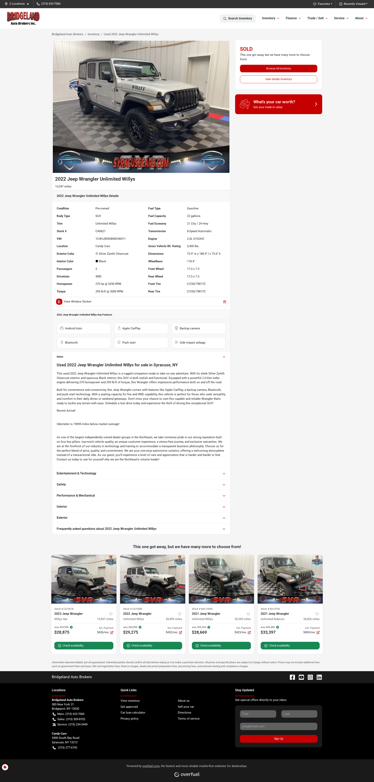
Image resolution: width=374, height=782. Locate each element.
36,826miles (311, 619)
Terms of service (189, 718)
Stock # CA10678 (63, 608)
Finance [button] (291, 18)
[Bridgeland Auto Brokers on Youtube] (299, 677)
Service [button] (339, 18)
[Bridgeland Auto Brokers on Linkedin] (317, 677)
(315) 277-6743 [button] (67, 747)
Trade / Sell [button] (315, 18)
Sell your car (186, 707)
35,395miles (243, 619)
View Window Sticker (77, 301)
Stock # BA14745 (270, 608)
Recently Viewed (354, 4)
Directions (184, 712)
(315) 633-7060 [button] (50, 3)
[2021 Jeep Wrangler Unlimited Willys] (221, 579)
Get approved (129, 707)
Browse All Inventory (278, 68)
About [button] (359, 18)
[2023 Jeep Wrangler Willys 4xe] (83, 579)
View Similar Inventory (278, 79)
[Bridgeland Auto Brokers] (23, 18)
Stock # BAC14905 (202, 608)
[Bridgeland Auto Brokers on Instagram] (308, 677)
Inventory (94, 34)
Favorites (324, 4)
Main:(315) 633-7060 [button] (70, 714)
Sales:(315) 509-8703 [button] (71, 719)
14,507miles (105, 619)
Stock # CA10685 (132, 608)
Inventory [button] (268, 18)
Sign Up (278, 738)
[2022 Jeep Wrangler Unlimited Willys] (152, 579)
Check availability (73, 645)
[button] (18, 4)
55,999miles (174, 619)
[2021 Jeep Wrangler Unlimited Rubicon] (290, 579)
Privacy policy (129, 718)
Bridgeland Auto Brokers (67, 34)
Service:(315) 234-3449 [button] (72, 724)
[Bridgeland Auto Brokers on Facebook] (290, 677)
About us (184, 700)
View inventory (130, 700)
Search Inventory (240, 18)
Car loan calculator (133, 712)
